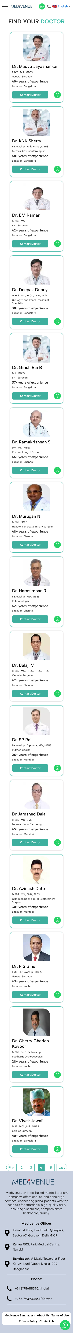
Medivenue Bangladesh (19, 1315)
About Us (43, 1315)
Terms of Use (60, 1315)
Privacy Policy (28, 1321)
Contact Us (47, 1321)
